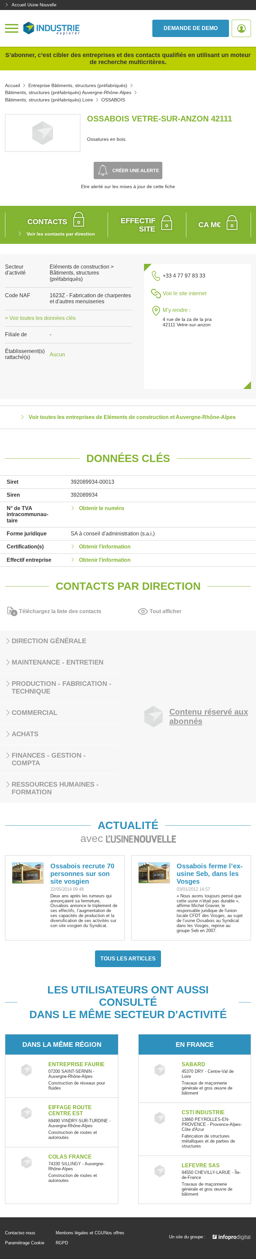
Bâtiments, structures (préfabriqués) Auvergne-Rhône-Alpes (68, 92)
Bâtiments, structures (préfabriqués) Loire (49, 99)
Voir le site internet (184, 293)
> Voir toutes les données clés (40, 318)
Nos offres (114, 1233)
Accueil (12, 85)
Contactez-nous (20, 1233)
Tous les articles (128, 958)
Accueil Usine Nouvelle (34, 4)
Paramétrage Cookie (24, 1243)
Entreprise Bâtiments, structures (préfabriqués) (77, 85)
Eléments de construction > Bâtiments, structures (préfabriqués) (82, 273)
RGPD (62, 1243)
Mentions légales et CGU (80, 1233)
